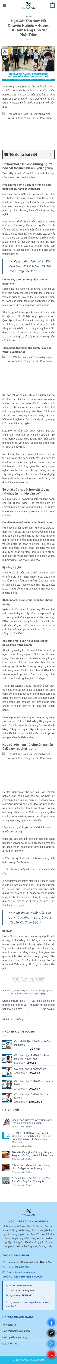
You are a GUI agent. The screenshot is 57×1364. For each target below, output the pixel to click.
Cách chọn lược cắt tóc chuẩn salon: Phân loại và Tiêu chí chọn (32, 1121)
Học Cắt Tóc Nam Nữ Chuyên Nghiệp (28, 994)
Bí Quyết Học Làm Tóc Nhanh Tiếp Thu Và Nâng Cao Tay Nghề (31, 1180)
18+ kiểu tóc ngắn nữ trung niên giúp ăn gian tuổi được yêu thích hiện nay (32, 1154)
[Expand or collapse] (51, 154)
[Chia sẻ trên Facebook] (19, 979)
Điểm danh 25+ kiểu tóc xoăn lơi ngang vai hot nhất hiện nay (14, 1004)
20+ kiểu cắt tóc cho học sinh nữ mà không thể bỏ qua (42, 1004)
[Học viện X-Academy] (28, 5)
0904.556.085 (22, 1267)
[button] (4, 5)
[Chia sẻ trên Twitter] (25, 979)
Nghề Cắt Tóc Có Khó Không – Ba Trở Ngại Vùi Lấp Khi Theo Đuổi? (29, 917)
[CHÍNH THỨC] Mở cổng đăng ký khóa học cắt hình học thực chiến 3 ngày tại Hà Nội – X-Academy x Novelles (31, 1138)
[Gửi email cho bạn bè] (31, 979)
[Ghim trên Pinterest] (37, 979)
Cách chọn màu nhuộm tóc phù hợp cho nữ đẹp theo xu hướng (32, 1167)
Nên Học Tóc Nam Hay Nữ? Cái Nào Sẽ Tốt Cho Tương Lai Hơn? (29, 266)
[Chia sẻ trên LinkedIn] (42, 979)
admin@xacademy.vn (24, 1272)
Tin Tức (28, 16)
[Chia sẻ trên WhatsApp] (14, 979)
